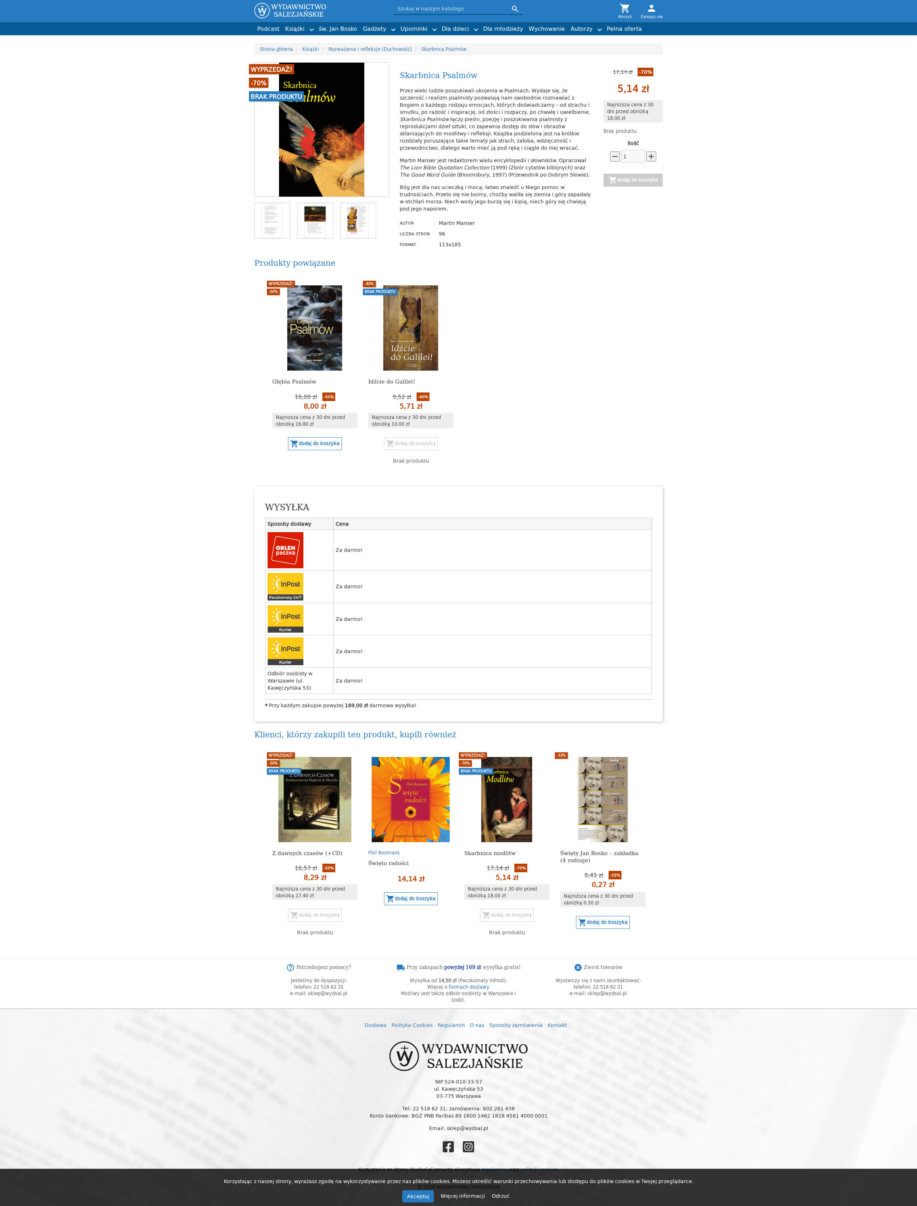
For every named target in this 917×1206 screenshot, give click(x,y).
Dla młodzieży (503, 28)
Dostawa (376, 1025)
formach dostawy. (469, 986)
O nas (477, 1025)
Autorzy (581, 28)
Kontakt (557, 1025)
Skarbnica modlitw (490, 852)
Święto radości (388, 862)
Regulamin (451, 1025)
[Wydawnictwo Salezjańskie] (318, 10)
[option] (315, 371)
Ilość (633, 143)
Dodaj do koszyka (633, 180)
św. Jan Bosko (338, 28)
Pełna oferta (624, 28)
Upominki (413, 28)
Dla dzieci (455, 28)
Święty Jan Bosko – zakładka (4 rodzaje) (599, 856)
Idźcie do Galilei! (391, 381)
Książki (294, 28)
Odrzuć (501, 1196)
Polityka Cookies (412, 1025)
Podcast (268, 28)
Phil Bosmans (384, 852)
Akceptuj (418, 1196)
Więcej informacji (463, 1196)
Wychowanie (547, 28)
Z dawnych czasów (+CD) (307, 852)
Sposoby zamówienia (516, 1025)
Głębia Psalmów (294, 381)
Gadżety (374, 28)
